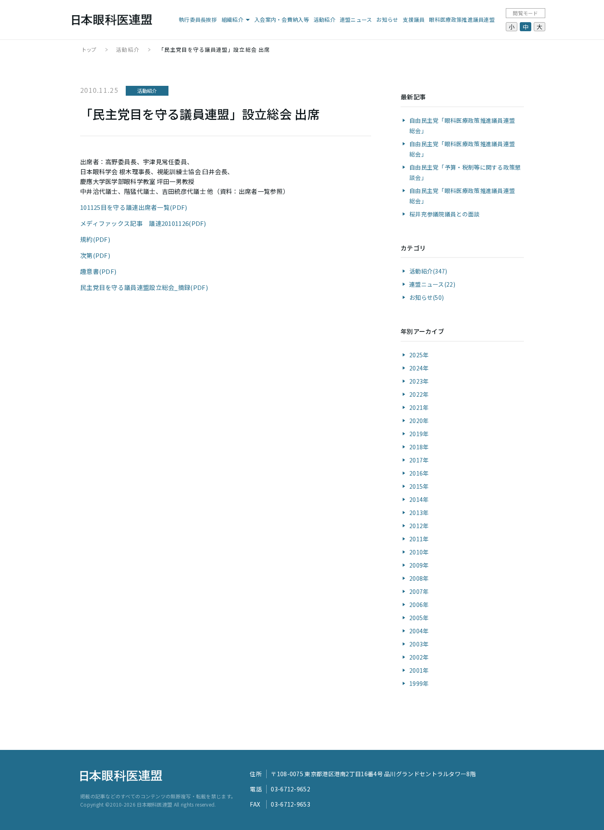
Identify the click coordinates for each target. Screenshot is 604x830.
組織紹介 (232, 19)
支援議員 (413, 19)
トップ (89, 49)
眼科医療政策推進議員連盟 (462, 19)
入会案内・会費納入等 (281, 19)
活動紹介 (324, 19)
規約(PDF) (95, 239)
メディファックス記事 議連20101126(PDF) (143, 223)
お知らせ (387, 19)
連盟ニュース (356, 19)
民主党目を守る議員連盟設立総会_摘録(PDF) (144, 287)
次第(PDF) (95, 255)
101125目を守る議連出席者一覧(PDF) (133, 207)
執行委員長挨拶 (198, 19)
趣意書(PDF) (98, 271)
